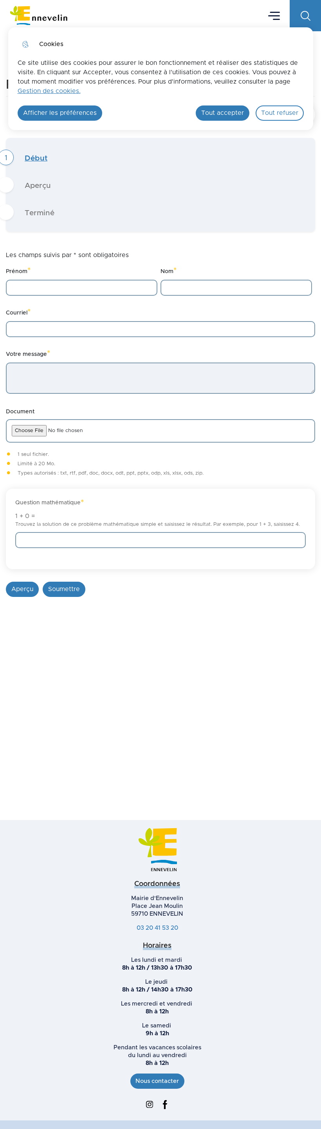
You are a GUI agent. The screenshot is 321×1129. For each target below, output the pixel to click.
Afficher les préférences (60, 113)
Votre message (28, 353)
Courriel (18, 312)
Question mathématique (49, 502)
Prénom (18, 270)
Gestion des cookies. (49, 91)
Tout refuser (279, 113)
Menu (274, 15)
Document (20, 411)
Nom (168, 270)
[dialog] (160, 78)
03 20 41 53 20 (157, 928)
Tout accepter (222, 113)
